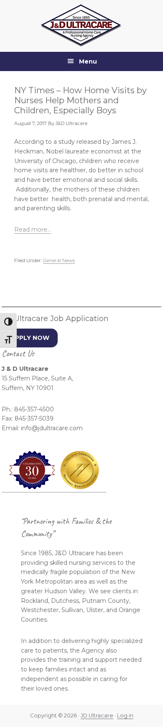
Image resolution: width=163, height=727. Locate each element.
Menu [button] (88, 61)
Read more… (32, 229)
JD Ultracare (97, 715)
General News (59, 260)
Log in (125, 715)
